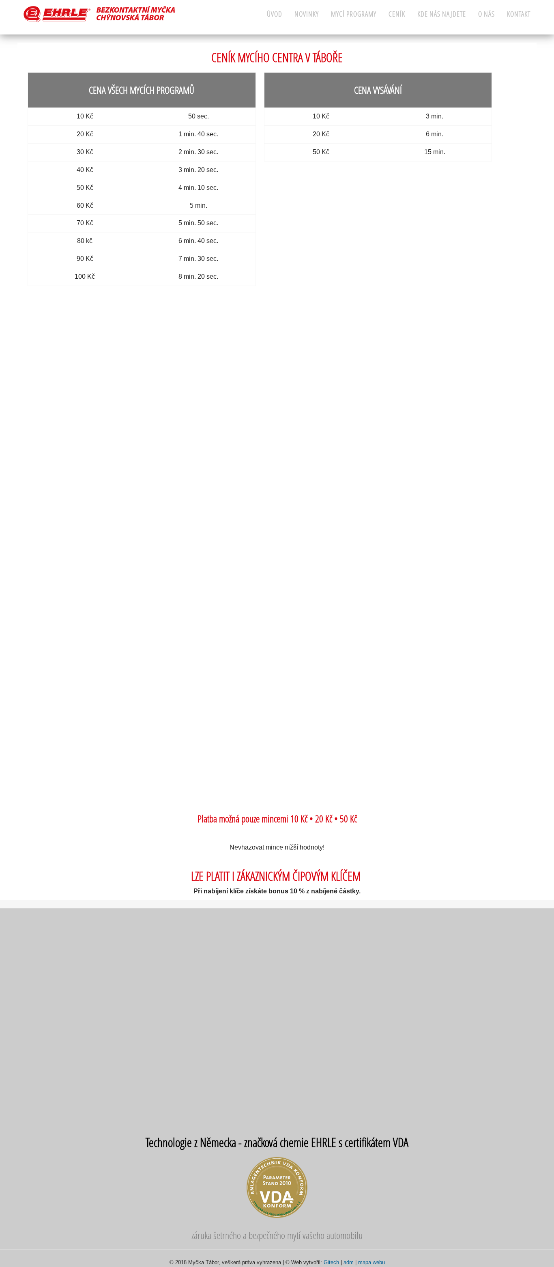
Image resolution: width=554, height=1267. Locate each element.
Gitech (331, 1262)
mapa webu (371, 1262)
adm (349, 1262)
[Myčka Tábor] (99, 13)
